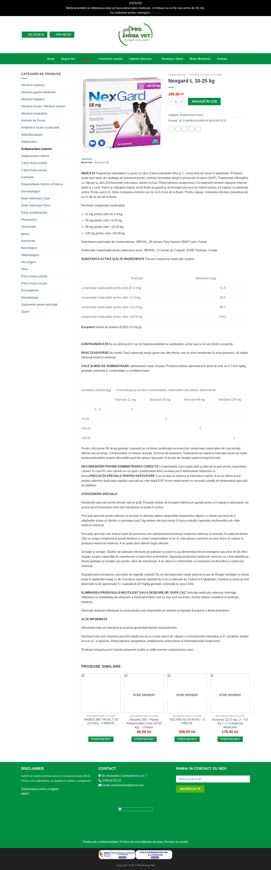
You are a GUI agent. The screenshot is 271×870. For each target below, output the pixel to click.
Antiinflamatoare (32, 134)
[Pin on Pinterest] (191, 129)
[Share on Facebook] (172, 129)
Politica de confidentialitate (100, 841)
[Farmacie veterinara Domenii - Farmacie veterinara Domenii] (135, 34)
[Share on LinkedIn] (198, 129)
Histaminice (29, 219)
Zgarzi (25, 311)
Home (51, 58)
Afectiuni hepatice (33, 99)
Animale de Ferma (33, 120)
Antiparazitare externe (36, 148)
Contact (222, 58)
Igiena (25, 233)
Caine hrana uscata (34, 170)
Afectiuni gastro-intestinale (38, 92)
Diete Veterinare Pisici (35, 205)
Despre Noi (68, 58)
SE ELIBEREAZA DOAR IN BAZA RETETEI (202, 120)
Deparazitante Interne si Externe (42, 184)
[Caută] (235, 34)
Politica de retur (130, 841)
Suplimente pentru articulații (39, 304)
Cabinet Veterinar (140, 58)
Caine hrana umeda (34, 163)
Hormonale (28, 226)
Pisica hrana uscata (34, 283)
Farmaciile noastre (111, 58)
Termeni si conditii (176, 841)
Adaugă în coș (204, 101)
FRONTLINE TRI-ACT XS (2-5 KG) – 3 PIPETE (101, 721)
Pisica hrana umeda (34, 276)
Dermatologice (30, 191)
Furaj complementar (34, 212)
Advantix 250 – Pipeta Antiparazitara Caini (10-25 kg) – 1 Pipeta (144, 723)
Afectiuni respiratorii (34, 113)
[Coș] (248, 34)
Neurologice (29, 247)
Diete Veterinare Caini (35, 198)
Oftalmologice (30, 255)
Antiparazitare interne (35, 155)
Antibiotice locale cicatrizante (40, 127)
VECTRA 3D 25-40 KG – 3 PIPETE (187, 721)
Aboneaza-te (190, 788)
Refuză (156, 12)
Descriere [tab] (86, 162)
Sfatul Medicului (200, 58)
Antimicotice (29, 141)
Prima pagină (177, 74)
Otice (24, 269)
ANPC (25, 793)
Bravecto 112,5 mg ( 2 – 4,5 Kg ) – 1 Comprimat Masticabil (230, 723)
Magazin (86, 58)
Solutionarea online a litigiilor (40, 789)
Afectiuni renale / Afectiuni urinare (43, 106)
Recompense (30, 290)
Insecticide (28, 240)
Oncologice (28, 262)
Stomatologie (30, 297)
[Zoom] (86, 148)
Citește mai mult (101, 739)
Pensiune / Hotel (172, 58)
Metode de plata (152, 841)
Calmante (27, 177)
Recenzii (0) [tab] (102, 162)
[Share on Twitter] (178, 129)
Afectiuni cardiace (33, 85)
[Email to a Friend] (185, 129)
